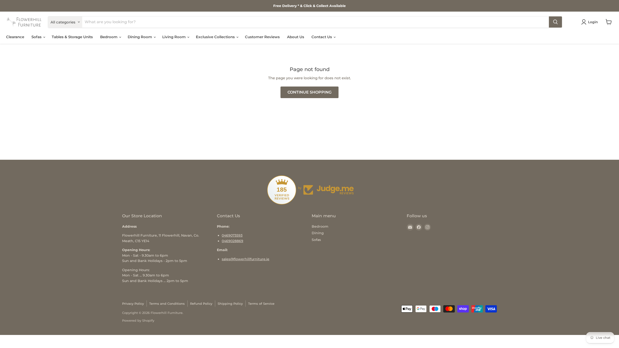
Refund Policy (201, 303)
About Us (295, 37)
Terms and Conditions (167, 303)
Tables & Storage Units (72, 37)
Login (593, 22)
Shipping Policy (230, 303)
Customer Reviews (262, 37)
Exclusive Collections (216, 37)
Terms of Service (261, 303)
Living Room (174, 37)
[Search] (555, 22)
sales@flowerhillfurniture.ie (245, 259)
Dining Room (140, 37)
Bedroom (109, 37)
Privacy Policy (133, 303)
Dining (318, 233)
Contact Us (322, 37)
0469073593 (232, 235)
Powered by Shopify (138, 320)
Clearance (15, 37)
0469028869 (232, 241)
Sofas (37, 37)
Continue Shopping (309, 92)
